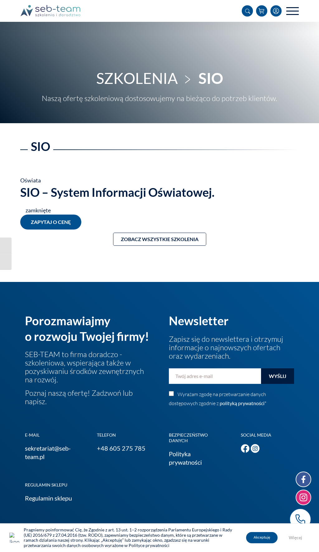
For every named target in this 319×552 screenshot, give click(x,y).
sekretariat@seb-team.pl (48, 452)
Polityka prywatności (185, 458)
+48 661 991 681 (300, 519)
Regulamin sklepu (48, 498)
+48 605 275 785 (121, 448)
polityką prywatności (242, 403)
